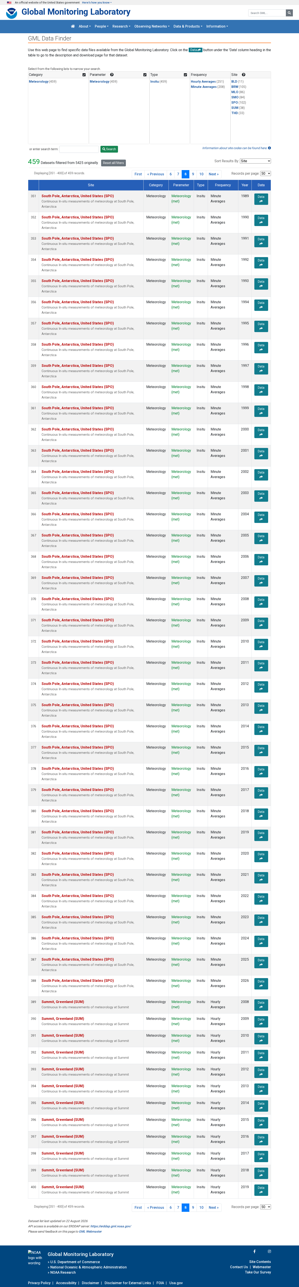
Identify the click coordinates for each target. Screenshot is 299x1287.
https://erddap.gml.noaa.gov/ (110, 1226)
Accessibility (66, 1283)
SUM (234, 108)
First (138, 174)
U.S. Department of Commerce (75, 1262)
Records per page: (245, 173)
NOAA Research (63, 1272)
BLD (234, 82)
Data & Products (187, 26)
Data (261, 197)
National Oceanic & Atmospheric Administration (88, 1267)
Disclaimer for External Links (128, 1283)
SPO (234, 102)
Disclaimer (90, 1283)
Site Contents (260, 1262)
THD (234, 113)
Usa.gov (176, 1283)
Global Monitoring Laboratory (75, 12)
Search (111, 149)
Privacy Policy (39, 1283)
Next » (214, 174)
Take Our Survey (258, 1272)
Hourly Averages (203, 82)
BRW (234, 87)
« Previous (155, 174)
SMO (235, 97)
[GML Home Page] (73, 26)
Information (215, 26)
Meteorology (38, 82)
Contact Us (239, 1267)
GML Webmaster (90, 1231)
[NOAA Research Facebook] (248, 1251)
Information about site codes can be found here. (235, 148)
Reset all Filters (113, 163)
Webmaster (262, 1267)
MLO (234, 92)
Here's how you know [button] (96, 2)
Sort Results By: (227, 161)
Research (120, 26)
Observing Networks (150, 26)
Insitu (154, 82)
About (83, 26)
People (100, 26)
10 (201, 174)
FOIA (160, 1283)
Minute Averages (204, 87)
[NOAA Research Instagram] (264, 1251)
